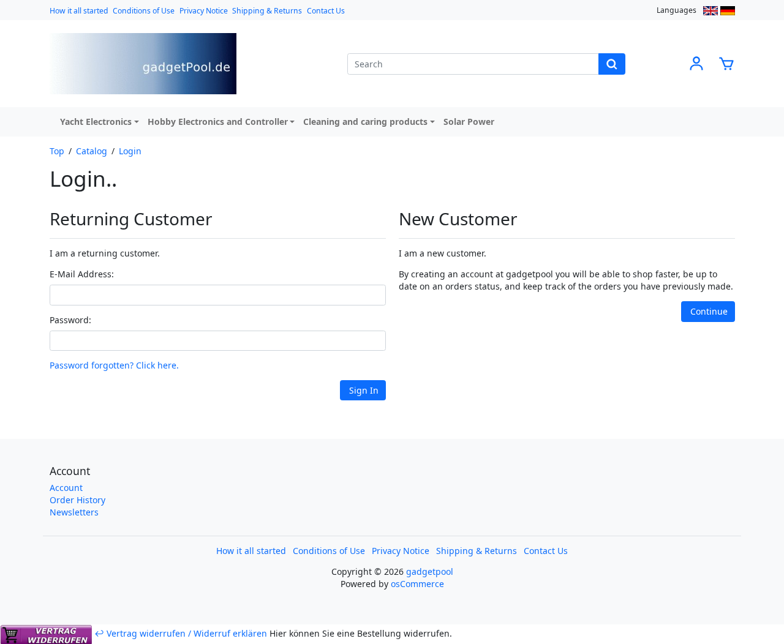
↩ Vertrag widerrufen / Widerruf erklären (181, 633)
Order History (77, 500)
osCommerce (417, 584)
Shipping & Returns (267, 11)
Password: (70, 320)
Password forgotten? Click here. (114, 365)
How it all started (79, 11)
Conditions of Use (144, 11)
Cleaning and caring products (365, 121)
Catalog (91, 151)
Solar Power (468, 121)
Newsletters (74, 512)
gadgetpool (429, 571)
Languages (676, 10)
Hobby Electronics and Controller (218, 121)
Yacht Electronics (96, 121)
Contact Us (326, 11)
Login (130, 151)
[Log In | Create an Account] (696, 63)
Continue (709, 311)
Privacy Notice (203, 11)
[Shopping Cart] (726, 63)
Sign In (364, 390)
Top (57, 151)
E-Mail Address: (82, 274)
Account (66, 487)
